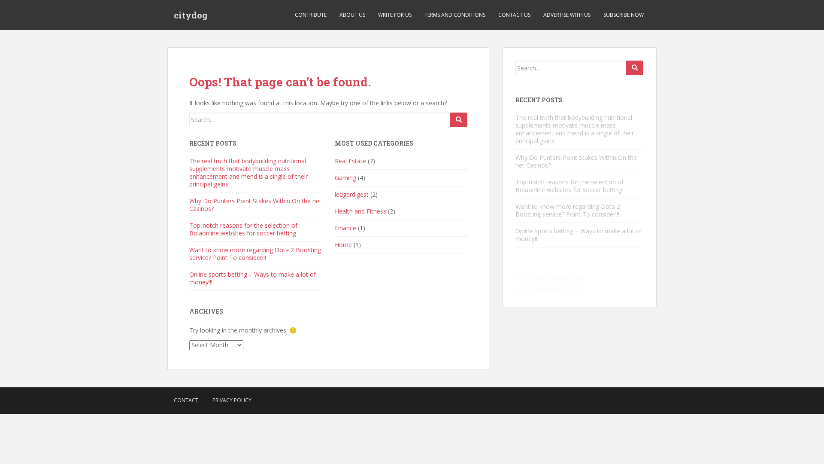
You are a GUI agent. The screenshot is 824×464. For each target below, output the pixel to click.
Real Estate (350, 161)
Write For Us (395, 14)
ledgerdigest (352, 194)
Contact (186, 400)
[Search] (458, 120)
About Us (352, 14)
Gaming (345, 178)
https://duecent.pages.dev (551, 278)
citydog (191, 15)
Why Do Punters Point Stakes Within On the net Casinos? (255, 205)
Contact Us (514, 14)
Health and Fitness (360, 211)
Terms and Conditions (454, 14)
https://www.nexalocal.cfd (551, 288)
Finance (345, 228)
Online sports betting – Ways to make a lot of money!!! (252, 278)
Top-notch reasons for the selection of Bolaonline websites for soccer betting (243, 229)
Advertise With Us (567, 14)
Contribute (311, 14)
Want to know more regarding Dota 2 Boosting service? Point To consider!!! (255, 254)
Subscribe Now (623, 14)
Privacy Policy (231, 400)
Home (343, 245)
